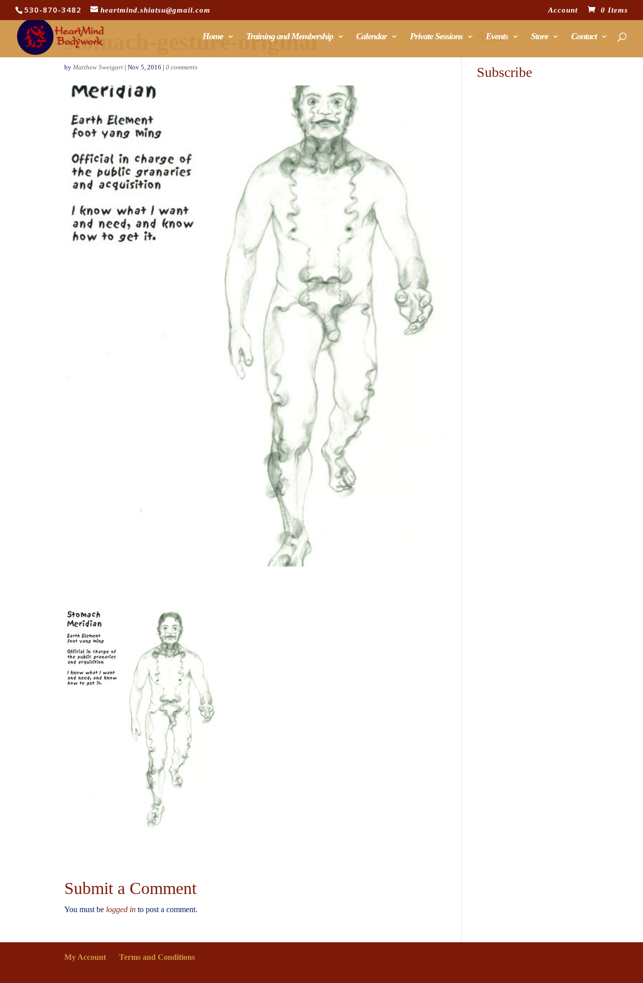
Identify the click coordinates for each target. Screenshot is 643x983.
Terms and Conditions (157, 957)
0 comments (181, 67)
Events (497, 37)
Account (563, 10)
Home (212, 37)
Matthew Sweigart (98, 67)
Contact (584, 37)
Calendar (371, 37)
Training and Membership (289, 37)
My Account (85, 957)
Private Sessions (436, 37)
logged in (121, 909)
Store (539, 37)
